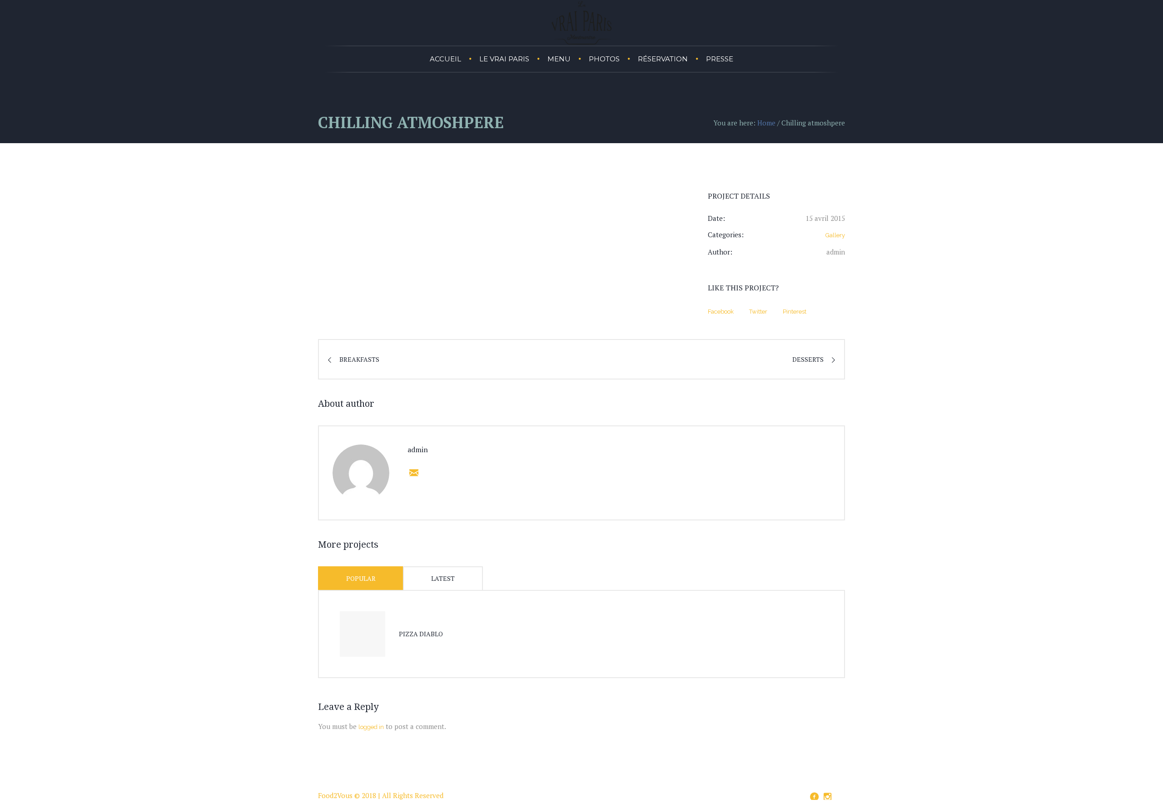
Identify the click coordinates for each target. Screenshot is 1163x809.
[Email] (412, 472)
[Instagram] (827, 796)
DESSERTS (808, 359)
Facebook (721, 311)
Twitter (758, 311)
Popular (361, 578)
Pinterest (794, 311)
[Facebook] (814, 796)
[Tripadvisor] (840, 795)
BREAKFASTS (359, 359)
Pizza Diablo (421, 633)
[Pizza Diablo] (362, 634)
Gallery (835, 235)
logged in (371, 727)
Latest (443, 578)
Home (766, 122)
